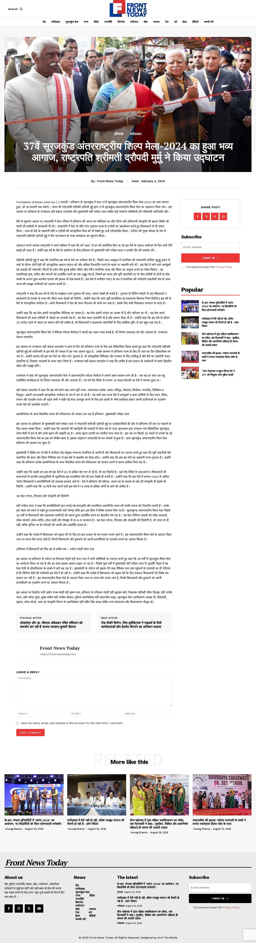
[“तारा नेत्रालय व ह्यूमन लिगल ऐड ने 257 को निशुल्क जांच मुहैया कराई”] (190, 373)
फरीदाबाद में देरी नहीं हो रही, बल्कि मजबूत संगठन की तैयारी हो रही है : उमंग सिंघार (220, 322)
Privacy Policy (223, 267)
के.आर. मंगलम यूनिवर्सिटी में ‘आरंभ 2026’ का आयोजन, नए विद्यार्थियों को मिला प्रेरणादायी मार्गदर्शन (219, 306)
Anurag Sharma (13, 828)
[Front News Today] (25, 650)
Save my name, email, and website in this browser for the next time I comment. (72, 723)
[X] (206, 216)
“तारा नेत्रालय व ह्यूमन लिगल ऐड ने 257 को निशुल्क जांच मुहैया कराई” (218, 372)
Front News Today (110, 181)
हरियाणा (119, 134)
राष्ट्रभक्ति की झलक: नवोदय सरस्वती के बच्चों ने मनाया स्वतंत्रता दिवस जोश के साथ (221, 356)
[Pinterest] (215, 216)
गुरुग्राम (120, 892)
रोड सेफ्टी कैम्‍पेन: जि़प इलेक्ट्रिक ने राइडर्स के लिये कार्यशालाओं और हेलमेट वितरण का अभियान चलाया (131, 625)
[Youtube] (39, 908)
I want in (208, 258)
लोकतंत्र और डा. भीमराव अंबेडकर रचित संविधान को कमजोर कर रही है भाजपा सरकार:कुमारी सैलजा (51, 625)
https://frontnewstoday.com (58, 654)
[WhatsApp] (223, 216)
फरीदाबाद (136, 134)
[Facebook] (197, 216)
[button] (16, 9)
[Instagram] (19, 908)
